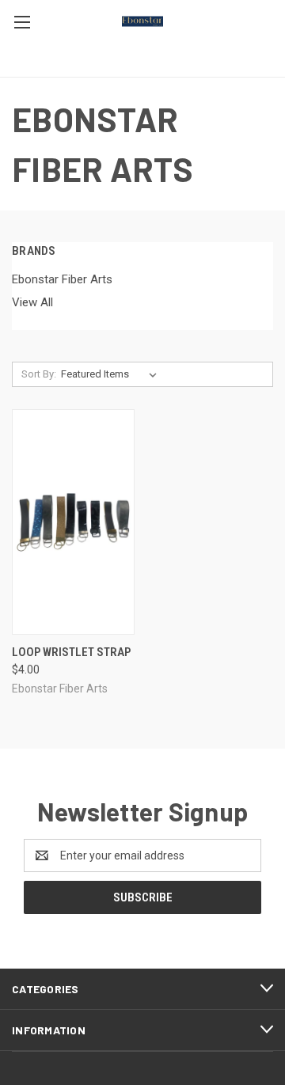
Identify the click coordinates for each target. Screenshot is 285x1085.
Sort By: (38, 374)
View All (32, 302)
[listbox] (112, 374)
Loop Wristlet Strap (71, 652)
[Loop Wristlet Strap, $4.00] (73, 522)
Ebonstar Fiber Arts (62, 279)
